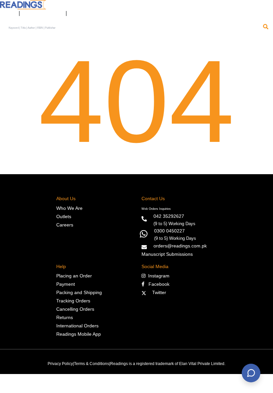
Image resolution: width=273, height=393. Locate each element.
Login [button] (7, 13)
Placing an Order (74, 275)
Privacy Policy (60, 363)
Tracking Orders (73, 300)
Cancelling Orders (75, 309)
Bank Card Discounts (43, 13)
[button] (75, 13)
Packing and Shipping (79, 292)
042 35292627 (168, 216)
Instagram (157, 275)
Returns (64, 317)
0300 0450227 (169, 230)
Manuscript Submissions (167, 254)
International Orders (77, 325)
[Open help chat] (251, 373)
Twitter (157, 292)
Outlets (63, 216)
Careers (64, 224)
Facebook (156, 284)
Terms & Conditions (91, 363)
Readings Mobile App (78, 334)
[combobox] (133, 28)
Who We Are (69, 208)
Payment (65, 284)
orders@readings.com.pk (180, 245)
